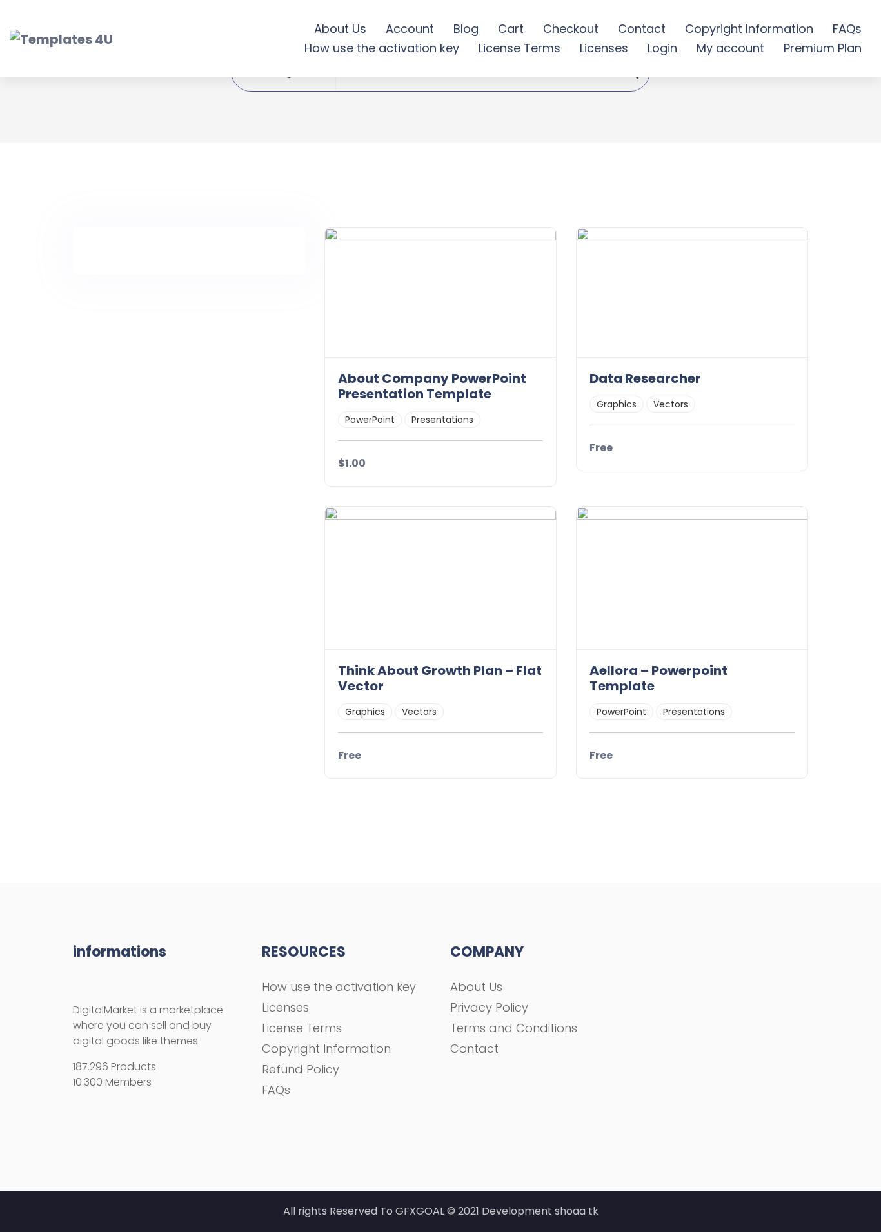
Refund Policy (300, 1069)
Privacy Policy (489, 1007)
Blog (466, 29)
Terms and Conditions (513, 1028)
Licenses (604, 48)
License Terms (519, 48)
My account (730, 48)
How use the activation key (381, 48)
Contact (642, 29)
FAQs (847, 29)
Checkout (571, 29)
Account (410, 29)
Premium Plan (823, 48)
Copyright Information (749, 29)
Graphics (617, 404)
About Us (340, 29)
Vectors (670, 404)
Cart (511, 29)
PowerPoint (370, 419)
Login (662, 48)
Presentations (442, 419)
